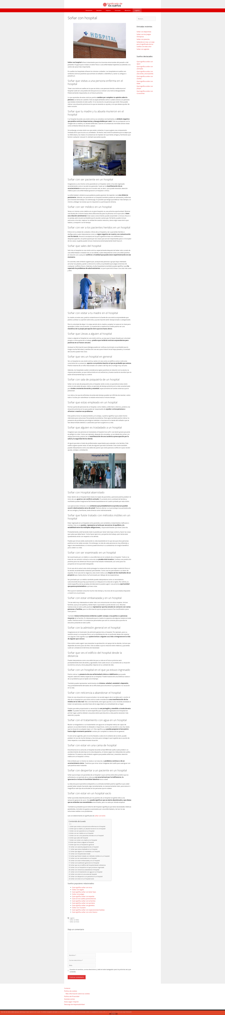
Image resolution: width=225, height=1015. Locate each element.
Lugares (137, 10)
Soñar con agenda (143, 49)
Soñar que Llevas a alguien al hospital (82, 842)
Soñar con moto (74, 922)
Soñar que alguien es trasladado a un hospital (85, 851)
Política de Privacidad (71, 996)
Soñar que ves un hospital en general (82, 844)
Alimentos (128, 10)
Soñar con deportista (144, 32)
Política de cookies (70, 991)
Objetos (108, 10)
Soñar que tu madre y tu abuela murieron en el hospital (87, 828)
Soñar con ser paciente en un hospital (82, 831)
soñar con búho (100, 816)
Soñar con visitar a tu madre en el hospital (83, 840)
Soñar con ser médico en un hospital (81, 833)
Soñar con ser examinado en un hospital (84, 858)
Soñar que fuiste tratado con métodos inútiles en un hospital (90, 856)
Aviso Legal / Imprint (71, 1002)
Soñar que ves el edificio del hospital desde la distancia (88, 865)
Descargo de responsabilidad (74, 1004)
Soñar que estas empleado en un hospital (84, 849)
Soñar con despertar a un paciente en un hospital (86, 876)
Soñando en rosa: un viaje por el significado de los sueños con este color (145, 44)
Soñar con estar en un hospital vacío (82, 879)
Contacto (67, 988)
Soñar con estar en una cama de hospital (84, 874)
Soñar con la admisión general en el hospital (85, 863)
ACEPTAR (113, 1013)
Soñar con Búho (74, 920)
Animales (99, 10)
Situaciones (89, 10)
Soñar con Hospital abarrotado (80, 854)
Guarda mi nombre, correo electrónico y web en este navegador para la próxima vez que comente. (100, 970)
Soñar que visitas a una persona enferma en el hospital (87, 826)
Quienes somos (69, 999)
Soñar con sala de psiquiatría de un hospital (85, 847)
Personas (118, 10)
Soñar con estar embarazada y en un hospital (85, 860)
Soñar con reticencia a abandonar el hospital (85, 870)
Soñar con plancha (143, 39)
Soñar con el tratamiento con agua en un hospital (86, 872)
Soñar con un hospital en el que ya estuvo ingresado (87, 867)
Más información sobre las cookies (78, 994)
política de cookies (107, 1012)
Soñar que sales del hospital (79, 838)
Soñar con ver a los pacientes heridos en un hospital (87, 835)
